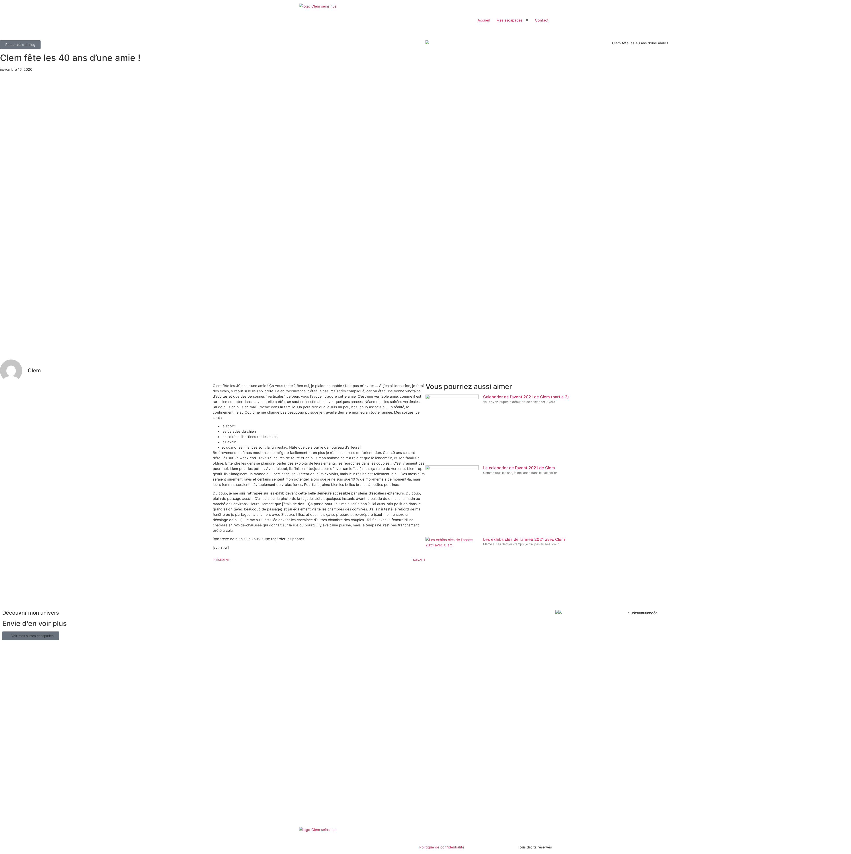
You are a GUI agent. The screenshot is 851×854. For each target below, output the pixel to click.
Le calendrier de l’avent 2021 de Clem (519, 467)
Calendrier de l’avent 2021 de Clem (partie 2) (526, 397)
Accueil (484, 20)
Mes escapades (509, 20)
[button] (30, 635)
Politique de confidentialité (441, 847)
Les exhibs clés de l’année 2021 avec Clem (524, 539)
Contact (541, 20)
